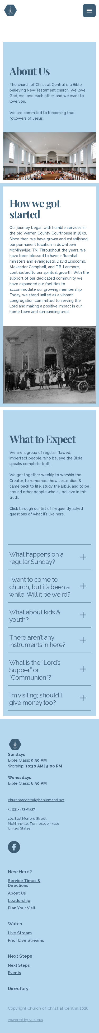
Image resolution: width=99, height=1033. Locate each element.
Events (14, 972)
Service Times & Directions (24, 883)
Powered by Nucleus (25, 1020)
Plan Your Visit (21, 908)
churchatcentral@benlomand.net (36, 800)
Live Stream (20, 933)
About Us (17, 893)
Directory (18, 988)
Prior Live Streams (26, 940)
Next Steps (19, 965)
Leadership (19, 900)
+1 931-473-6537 (21, 809)
